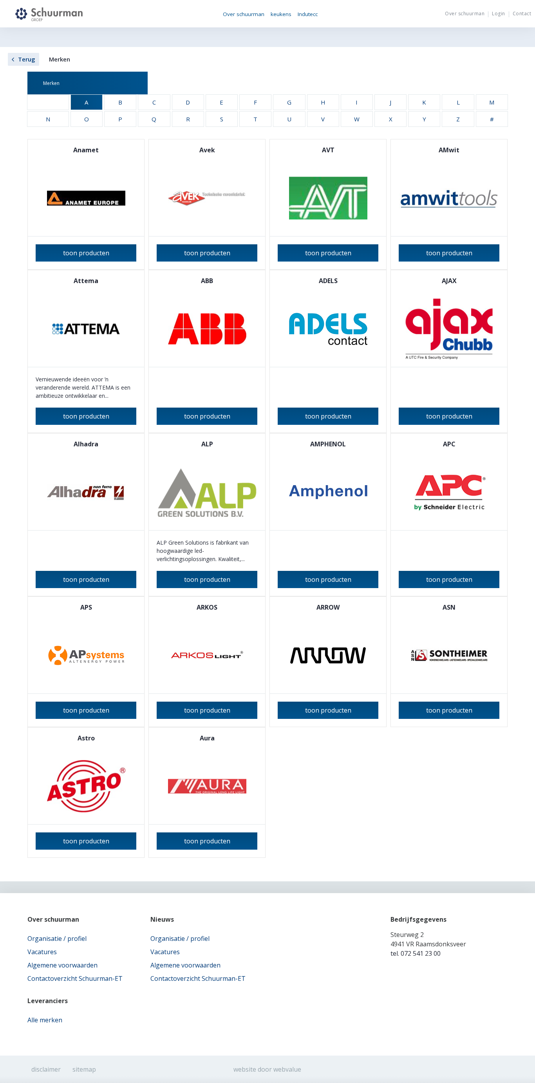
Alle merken (44, 1020)
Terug (26, 59)
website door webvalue (267, 1069)
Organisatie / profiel (57, 938)
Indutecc (308, 14)
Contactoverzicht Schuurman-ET (75, 978)
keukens (281, 14)
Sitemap (84, 1069)
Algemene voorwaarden (62, 965)
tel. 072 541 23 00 (415, 953)
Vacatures (42, 952)
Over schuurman (243, 14)
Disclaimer (46, 1069)
